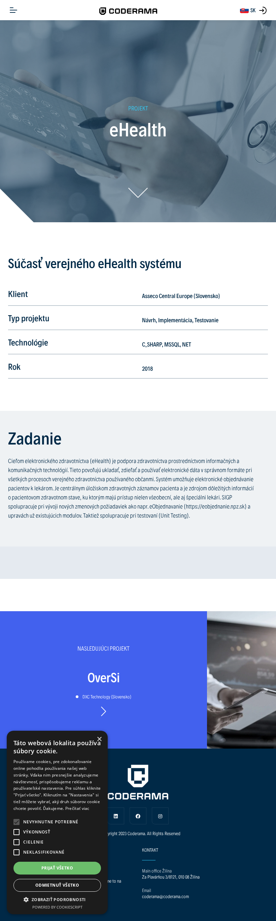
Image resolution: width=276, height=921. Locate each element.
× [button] (99, 739)
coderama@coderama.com (165, 896)
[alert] (57, 822)
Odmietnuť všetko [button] (57, 885)
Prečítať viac (77, 808)
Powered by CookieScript (57, 907)
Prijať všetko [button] (57, 868)
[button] (16, 822)
